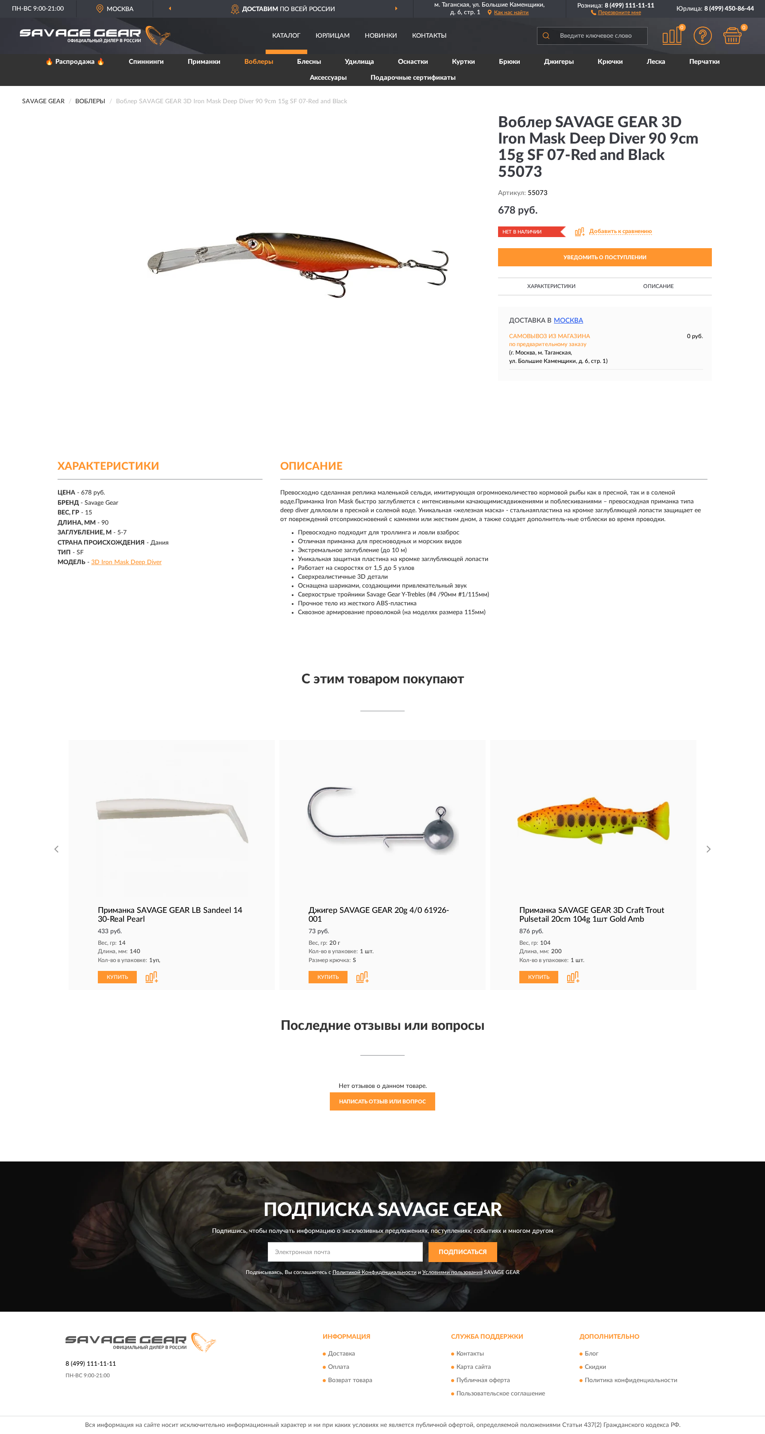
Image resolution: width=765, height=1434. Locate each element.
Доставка (341, 1354)
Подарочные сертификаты (413, 77)
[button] (616, 12)
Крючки (610, 61)
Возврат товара (350, 1381)
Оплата (338, 1367)
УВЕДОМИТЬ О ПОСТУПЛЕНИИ (605, 257)
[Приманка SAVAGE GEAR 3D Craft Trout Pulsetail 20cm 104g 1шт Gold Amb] (593, 820)
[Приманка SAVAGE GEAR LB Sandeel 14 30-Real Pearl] (171, 820)
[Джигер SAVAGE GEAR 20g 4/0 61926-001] (382, 820)
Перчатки (704, 61)
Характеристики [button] (551, 286)
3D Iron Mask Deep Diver (126, 562)
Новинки (381, 36)
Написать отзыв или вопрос (382, 1101)
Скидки (595, 1367)
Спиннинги (146, 61)
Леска (656, 61)
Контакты (429, 36)
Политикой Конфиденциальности (374, 1272)
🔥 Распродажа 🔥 (75, 61)
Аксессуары (328, 77)
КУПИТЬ (117, 977)
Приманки (204, 61)
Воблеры (258, 61)
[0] (732, 36)
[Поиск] (546, 36)
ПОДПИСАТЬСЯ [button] (463, 1252)
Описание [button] (658, 286)
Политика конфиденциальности (631, 1381)
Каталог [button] (286, 36)
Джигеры (559, 61)
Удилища (359, 61)
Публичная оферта (483, 1381)
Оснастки (413, 61)
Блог (592, 1354)
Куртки (463, 61)
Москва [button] (568, 320)
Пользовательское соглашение (500, 1394)
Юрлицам (333, 36)
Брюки (509, 61)
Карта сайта (473, 1367)
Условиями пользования (452, 1272)
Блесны (309, 61)
